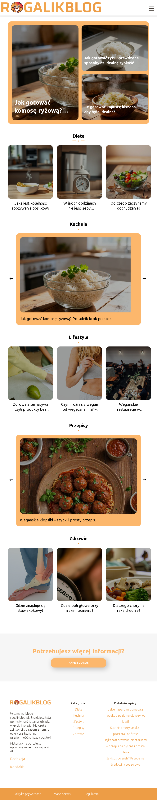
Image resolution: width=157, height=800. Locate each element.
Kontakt (17, 767)
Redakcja (17, 759)
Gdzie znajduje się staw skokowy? (31, 608)
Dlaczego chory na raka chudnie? (128, 608)
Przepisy (78, 425)
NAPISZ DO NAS (79, 662)
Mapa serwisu (63, 794)
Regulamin (91, 794)
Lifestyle (78, 337)
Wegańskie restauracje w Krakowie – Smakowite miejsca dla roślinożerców (128, 407)
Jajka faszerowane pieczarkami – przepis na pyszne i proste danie (126, 746)
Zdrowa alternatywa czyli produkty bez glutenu (30, 407)
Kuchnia (78, 224)
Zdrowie (78, 538)
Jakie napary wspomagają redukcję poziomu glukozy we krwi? (126, 715)
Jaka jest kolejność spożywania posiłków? (30, 205)
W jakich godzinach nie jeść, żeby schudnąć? (79, 206)
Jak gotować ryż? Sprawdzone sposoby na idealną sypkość (111, 60)
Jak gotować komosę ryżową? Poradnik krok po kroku (39, 106)
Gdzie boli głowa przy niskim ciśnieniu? (79, 608)
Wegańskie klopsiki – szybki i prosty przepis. (58, 520)
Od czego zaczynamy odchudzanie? (128, 205)
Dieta (79, 136)
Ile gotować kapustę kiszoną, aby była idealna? (110, 109)
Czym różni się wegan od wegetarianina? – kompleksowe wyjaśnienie (79, 407)
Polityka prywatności (27, 794)
